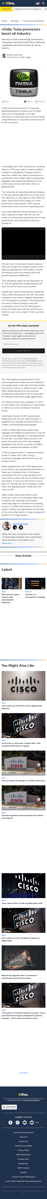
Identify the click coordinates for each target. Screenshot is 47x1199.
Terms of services (29, 359)
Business (15, 21)
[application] (23, 242)
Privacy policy (23, 1150)
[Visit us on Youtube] (25, 1122)
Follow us (29, 101)
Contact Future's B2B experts (23, 1177)
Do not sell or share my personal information (23, 1181)
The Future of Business (33, 21)
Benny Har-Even (15, 55)
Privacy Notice (32, 361)
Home (4, 21)
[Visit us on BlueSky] (31, 1122)
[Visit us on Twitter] (17, 1122)
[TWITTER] (15, 527)
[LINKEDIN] (21, 527)
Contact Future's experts (23, 1132)
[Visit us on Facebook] (10, 1122)
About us (23, 1137)
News (29, 57)
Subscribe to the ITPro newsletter (27, 9)
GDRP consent (23, 1168)
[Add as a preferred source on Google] (9, 1107)
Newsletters (23, 1163)
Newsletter (41, 101)
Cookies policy (23, 1159)
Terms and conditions (23, 1146)
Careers (23, 1172)
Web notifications (23, 1154)
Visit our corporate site (31, 1100)
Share (7, 101)
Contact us (23, 1141)
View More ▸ (23, 1073)
